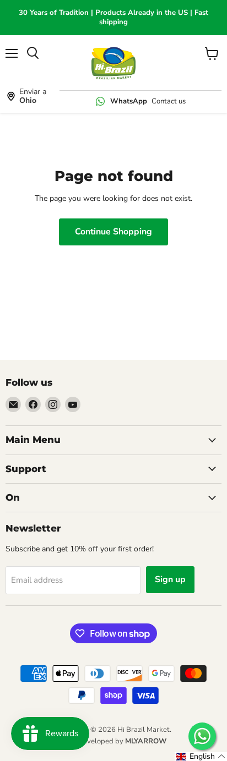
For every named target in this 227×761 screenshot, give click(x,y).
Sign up (170, 579)
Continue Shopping (113, 232)
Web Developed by (113, 741)
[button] (201, 756)
